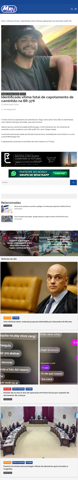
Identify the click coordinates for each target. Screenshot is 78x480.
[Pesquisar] (73, 182)
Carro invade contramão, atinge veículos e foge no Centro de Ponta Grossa (41, 217)
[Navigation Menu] (76, 9)
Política (7, 318)
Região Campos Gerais (10, 94)
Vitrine (22, 94)
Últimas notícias (13, 21)
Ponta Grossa (18, 389)
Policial (7, 389)
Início (3, 21)
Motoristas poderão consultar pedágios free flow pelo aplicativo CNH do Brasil (42, 206)
